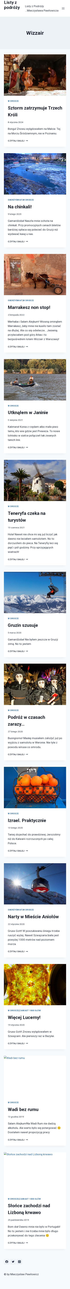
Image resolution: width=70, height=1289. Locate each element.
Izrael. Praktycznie (27, 820)
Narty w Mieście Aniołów (33, 916)
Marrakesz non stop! (29, 307)
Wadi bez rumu (23, 1109)
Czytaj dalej (18, 140)
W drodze (13, 101)
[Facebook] (6, 1261)
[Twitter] (13, 1261)
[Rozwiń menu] (63, 8)
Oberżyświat (15, 200)
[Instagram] (19, 1261)
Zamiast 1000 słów (30, 1010)
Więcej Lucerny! (24, 1017)
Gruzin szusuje (23, 625)
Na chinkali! (20, 206)
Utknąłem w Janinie (28, 412)
